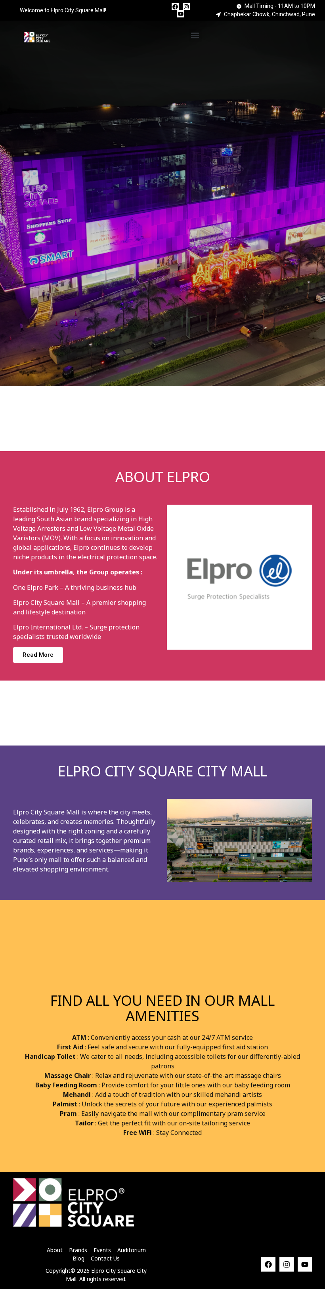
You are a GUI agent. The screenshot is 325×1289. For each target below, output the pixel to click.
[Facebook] (175, 6)
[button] (195, 35)
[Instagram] (186, 6)
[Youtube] (180, 13)
